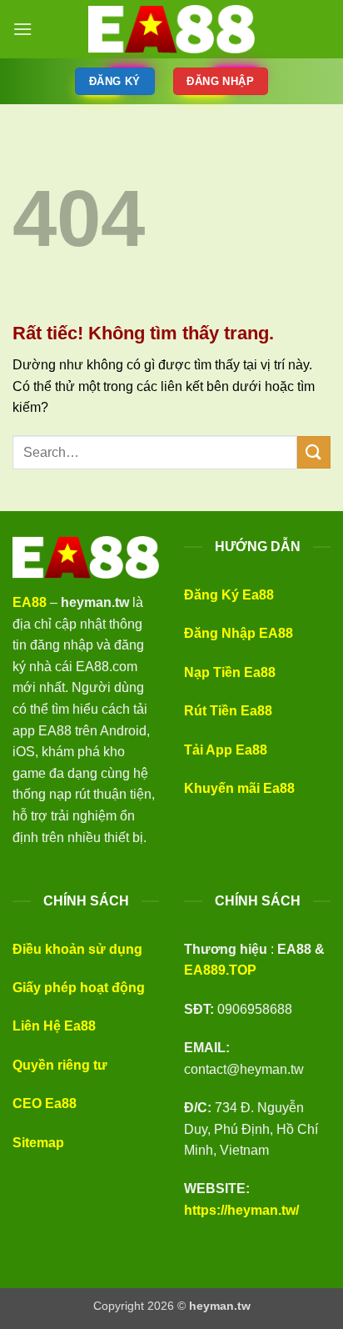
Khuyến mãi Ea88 (239, 788)
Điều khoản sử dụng (77, 949)
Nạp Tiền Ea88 (230, 672)
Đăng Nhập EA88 (238, 633)
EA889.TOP (220, 970)
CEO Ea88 (44, 1103)
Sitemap (38, 1143)
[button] (22, 28)
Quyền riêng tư (59, 1065)
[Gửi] (314, 452)
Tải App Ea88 (225, 750)
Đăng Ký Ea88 (229, 595)
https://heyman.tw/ (241, 1210)
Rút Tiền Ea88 (228, 711)
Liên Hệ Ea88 (54, 1026)
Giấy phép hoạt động (78, 987)
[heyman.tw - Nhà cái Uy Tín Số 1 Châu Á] (171, 29)
